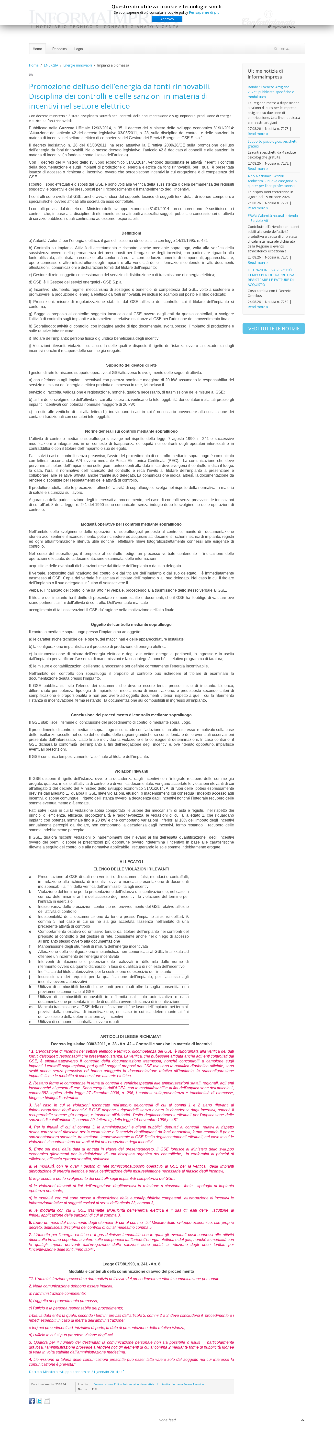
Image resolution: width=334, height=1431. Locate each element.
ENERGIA (51, 65)
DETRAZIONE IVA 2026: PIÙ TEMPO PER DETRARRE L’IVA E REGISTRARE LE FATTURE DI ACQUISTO (272, 277)
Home (37, 48)
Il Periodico (58, 48)
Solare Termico (194, 1384)
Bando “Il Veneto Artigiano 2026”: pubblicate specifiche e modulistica (271, 92)
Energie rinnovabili (77, 65)
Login (78, 48)
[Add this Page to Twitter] (39, 1401)
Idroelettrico (148, 1384)
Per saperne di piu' (204, 12)
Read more (256, 133)
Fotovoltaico (131, 1384)
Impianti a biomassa (170, 1384)
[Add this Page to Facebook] (32, 1401)
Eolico (118, 1384)
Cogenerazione (103, 1384)
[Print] (31, 75)
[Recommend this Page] (47, 1401)
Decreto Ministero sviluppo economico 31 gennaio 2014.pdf (76, 1371)
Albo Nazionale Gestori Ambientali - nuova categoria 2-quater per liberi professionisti (272, 181)
